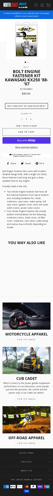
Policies (26, 462)
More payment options (26, 147)
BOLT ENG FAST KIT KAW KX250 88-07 (26, 106)
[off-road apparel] (26, 419)
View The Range (26, 339)
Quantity (26, 114)
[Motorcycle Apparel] (26, 316)
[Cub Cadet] (26, 360)
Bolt (26, 67)
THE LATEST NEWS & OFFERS (26, 480)
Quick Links (26, 453)
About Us (26, 471)
